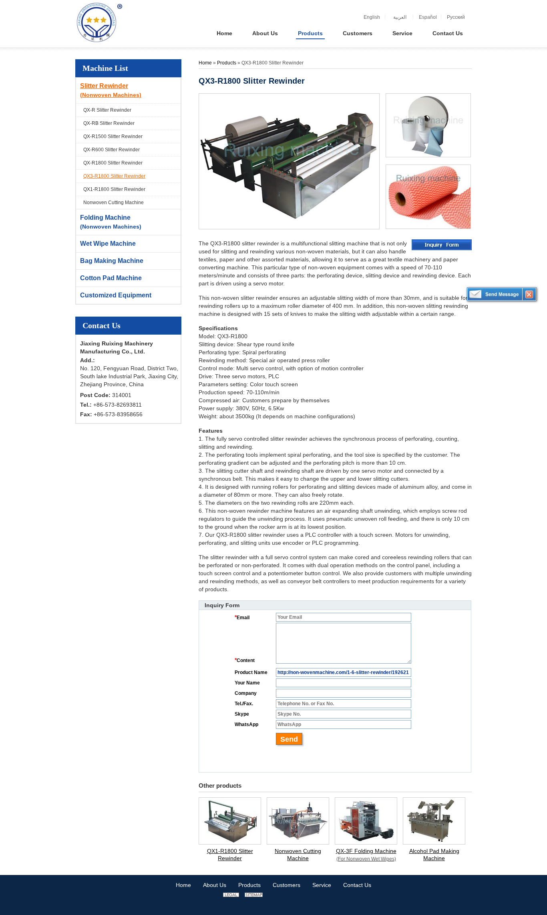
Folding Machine (110, 222)
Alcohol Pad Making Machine (434, 854)
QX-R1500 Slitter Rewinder (113, 136)
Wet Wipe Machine (108, 243)
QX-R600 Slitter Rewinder (111, 149)
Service (321, 885)
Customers (286, 885)
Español (428, 17)
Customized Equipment (115, 295)
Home (205, 63)
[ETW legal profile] (231, 895)
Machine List (105, 68)
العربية (399, 17)
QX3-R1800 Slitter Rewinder (114, 176)
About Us (214, 885)
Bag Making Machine (111, 260)
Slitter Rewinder (110, 90)
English (372, 17)
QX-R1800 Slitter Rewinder (113, 163)
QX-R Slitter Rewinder (107, 110)
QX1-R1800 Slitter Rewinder (114, 189)
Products (227, 63)
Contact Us (101, 325)
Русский (456, 17)
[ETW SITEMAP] (254, 895)
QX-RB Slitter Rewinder (109, 123)
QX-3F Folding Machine (366, 855)
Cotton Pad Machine (111, 278)
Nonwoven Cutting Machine (113, 202)
